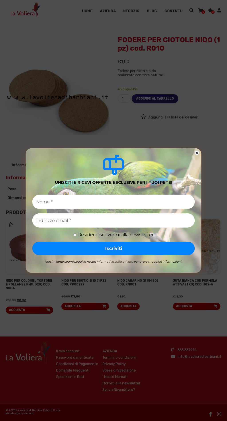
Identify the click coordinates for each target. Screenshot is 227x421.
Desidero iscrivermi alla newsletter (115, 234)
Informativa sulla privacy (115, 261)
